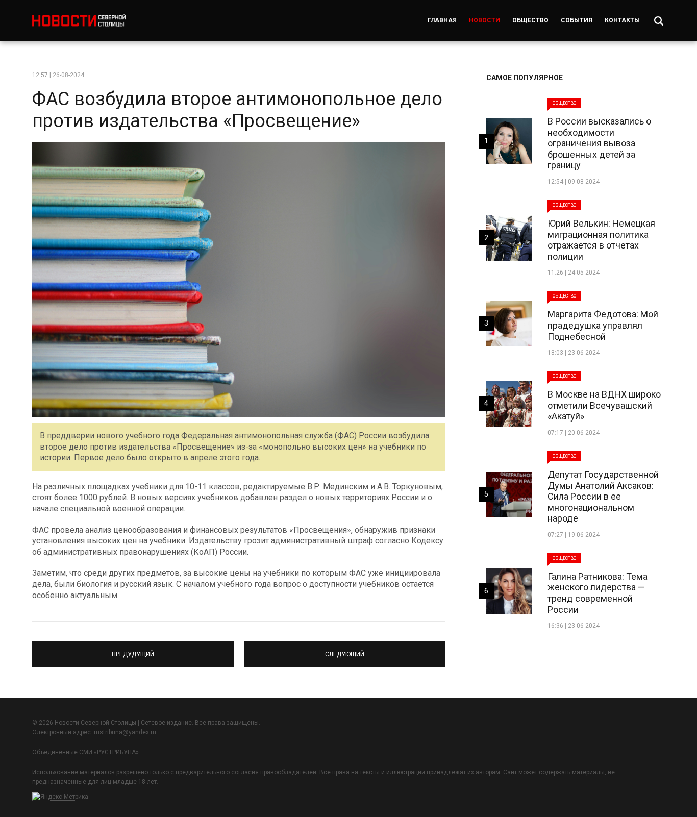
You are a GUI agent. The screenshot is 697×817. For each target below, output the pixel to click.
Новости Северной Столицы (79, 20)
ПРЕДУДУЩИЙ (133, 649)
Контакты (622, 20)
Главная (442, 20)
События (576, 20)
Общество (530, 20)
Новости (484, 20)
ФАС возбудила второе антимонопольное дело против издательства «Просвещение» (237, 110)
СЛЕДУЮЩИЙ (344, 649)
